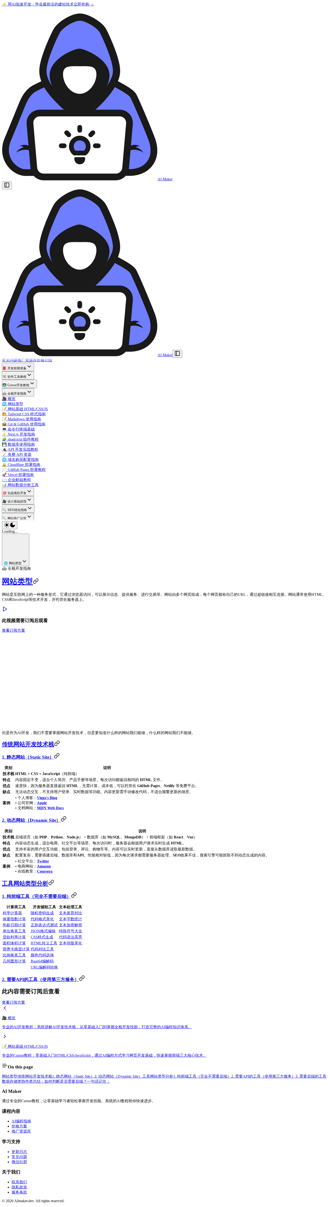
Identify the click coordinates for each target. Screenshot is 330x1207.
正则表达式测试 (44, 925)
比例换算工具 (14, 955)
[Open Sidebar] (7, 185)
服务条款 (19, 1192)
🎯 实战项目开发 (14, 493)
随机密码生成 (42, 913)
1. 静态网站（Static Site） (28, 757)
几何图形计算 (14, 961)
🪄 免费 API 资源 (16, 454)
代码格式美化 (42, 919)
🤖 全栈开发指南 (14, 393)
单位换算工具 (14, 931)
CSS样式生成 (42, 937)
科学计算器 (12, 913)
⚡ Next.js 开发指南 (18, 434)
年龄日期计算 (14, 925)
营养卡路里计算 (16, 949)
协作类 (27, 1081)
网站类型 (17, 581)
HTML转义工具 (44, 943)
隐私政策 (19, 1187)
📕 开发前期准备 (14, 368)
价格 (40, 360)
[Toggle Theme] (9, 525)
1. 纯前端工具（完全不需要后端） (36, 896)
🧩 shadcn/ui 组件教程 (20, 439)
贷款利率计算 (14, 937)
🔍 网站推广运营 (14, 518)
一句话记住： (98, 1081)
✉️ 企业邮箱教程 (16, 480)
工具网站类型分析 (25, 883)
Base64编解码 (42, 961)
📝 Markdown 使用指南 (21, 419)
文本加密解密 (70, 925)
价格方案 (19, 1126)
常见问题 (9, 360)
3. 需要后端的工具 (310, 1076)
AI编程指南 (21, 1121)
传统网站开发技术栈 (28, 744)
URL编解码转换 (44, 967)
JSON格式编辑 (43, 931)
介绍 (48, 360)
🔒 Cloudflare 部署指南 (21, 465)
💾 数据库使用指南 (18, 444)
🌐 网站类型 (12, 404)
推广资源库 (27, 360)
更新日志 (19, 1152)
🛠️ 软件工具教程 (14, 376)
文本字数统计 (70, 919)
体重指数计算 (14, 919)
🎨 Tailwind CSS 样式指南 (24, 414)
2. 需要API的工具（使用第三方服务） (40, 979)
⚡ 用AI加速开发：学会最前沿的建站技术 (48, 4)
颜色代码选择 (42, 955)
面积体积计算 (14, 943)
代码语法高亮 (70, 937)
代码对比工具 (42, 949)
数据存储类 (11, 1081)
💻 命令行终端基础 (18, 429)
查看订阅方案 (13, 630)
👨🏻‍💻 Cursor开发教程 (15, 385)
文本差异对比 (70, 913)
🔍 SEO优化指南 (14, 510)
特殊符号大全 (70, 931)
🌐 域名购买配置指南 (20, 460)
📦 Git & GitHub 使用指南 (23, 424)
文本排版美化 (70, 943)
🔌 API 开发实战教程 (20, 449)
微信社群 (19, 1162)
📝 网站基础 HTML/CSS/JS (25, 409)
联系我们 (19, 1182)
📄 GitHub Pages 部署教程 (24, 470)
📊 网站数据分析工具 (20, 485)
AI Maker (165, 179)
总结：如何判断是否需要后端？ (60, 1081)
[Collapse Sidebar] (177, 354)
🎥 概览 (8, 399)
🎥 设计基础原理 (14, 501)
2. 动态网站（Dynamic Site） (31, 820)
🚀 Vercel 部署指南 (18, 475)
